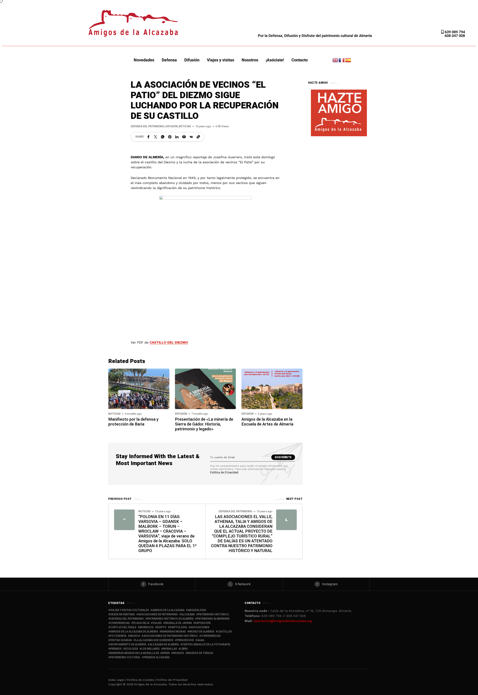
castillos (225, 632)
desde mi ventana (122, 614)
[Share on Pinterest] (169, 136)
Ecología (131, 649)
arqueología (197, 610)
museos (178, 653)
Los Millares (150, 649)
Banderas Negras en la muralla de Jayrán (140, 653)
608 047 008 (455, 35)
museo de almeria (201, 632)
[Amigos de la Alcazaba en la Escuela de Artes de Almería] (271, 388)
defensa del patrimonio (127, 619)
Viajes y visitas (220, 60)
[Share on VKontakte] (191, 136)
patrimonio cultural (125, 657)
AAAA (200, 640)
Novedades (144, 60)
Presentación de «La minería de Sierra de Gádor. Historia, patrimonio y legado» (204, 424)
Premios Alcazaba (157, 657)
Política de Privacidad (224, 472)
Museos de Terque (200, 653)
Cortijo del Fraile (123, 627)
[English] (335, 60)
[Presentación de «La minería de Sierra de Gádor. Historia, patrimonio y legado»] (205, 388)
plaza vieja (141, 623)
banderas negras (173, 632)
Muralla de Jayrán (178, 623)
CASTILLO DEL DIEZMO (169, 342)
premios (116, 649)
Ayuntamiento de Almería (128, 644)
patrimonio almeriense (213, 619)
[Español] (348, 60)
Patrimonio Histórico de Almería (170, 619)
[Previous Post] (124, 519)
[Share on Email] (184, 136)
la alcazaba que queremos (154, 640)
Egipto (161, 627)
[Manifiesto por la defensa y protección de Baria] (138, 388)
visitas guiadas (121, 640)
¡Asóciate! (275, 60)
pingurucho (185, 640)
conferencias (120, 623)
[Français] (342, 60)
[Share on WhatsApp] (162, 136)
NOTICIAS (185, 126)
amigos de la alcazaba (168, 610)
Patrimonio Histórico (213, 614)
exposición (203, 623)
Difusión (191, 60)
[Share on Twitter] (155, 136)
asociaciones (199, 627)
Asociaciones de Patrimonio (158, 614)
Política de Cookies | (141, 680)
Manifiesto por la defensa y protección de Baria (133, 421)
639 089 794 (454, 32)
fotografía (118, 636)
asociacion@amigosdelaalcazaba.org (283, 621)
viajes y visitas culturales (129, 610)
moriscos (146, 627)
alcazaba (188, 614)
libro (184, 649)
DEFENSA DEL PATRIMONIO (147, 126)
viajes (157, 623)
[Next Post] (286, 519)
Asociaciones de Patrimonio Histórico (170, 636)
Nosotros (250, 60)
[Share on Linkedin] (176, 136)
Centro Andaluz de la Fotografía (206, 644)
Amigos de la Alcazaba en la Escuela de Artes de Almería (267, 421)
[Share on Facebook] (148, 136)
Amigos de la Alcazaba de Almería (134, 632)
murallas (170, 649)
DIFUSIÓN (171, 126)
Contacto (299, 60)
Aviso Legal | (117, 680)
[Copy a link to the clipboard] (198, 136)
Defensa (169, 60)
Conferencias (211, 636)
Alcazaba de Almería (164, 644)
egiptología (178, 627)
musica (135, 636)
